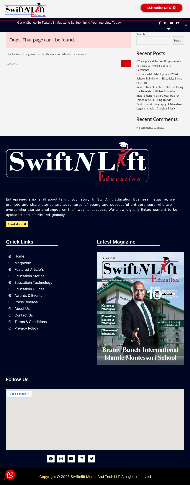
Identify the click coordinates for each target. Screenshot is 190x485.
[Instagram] (61, 458)
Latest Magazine (116, 242)
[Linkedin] (81, 458)
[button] (10, 475)
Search (140, 34)
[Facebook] (51, 458)
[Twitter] (91, 458)
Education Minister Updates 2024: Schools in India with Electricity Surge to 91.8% (159, 78)
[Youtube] (71, 458)
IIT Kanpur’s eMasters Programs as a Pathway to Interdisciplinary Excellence (158, 65)
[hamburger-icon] (185, 24)
